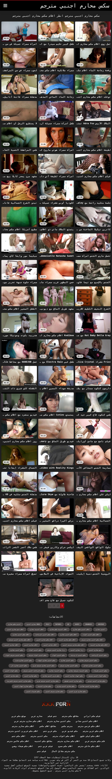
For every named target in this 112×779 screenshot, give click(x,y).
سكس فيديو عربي (69, 731)
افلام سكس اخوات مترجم (64, 736)
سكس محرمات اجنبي (33, 691)
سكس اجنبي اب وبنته (78, 655)
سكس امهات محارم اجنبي (74, 676)
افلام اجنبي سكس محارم (81, 629)
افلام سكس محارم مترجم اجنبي (73, 645)
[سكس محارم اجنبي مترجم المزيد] (5, 5)
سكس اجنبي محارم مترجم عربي (43, 665)
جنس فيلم (52, 716)
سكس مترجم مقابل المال (63, 751)
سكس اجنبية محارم (56, 671)
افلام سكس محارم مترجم (23, 726)
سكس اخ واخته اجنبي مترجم (33, 671)
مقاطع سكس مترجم (70, 716)
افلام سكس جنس (18, 736)
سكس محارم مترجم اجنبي (54, 691)
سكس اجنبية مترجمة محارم (78, 671)
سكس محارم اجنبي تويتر (96, 681)
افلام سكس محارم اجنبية (99, 645)
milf (47, 624)
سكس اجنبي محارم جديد (23, 660)
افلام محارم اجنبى (50, 645)
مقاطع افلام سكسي (47, 726)
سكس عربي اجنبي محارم (51, 676)
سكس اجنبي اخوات (58, 655)
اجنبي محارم (100, 629)
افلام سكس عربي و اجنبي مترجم (23, 731)
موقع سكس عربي (19, 716)
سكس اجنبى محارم (17, 650)
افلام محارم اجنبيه (11, 645)
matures (58, 624)
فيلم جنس (41, 751)
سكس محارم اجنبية (44, 686)
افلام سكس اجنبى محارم (68, 634)
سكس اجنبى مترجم (39, 736)
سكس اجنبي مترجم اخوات (14, 655)
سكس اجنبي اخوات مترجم (37, 655)
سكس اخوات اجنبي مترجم (97, 676)
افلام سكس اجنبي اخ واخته (44, 634)
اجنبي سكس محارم (14, 624)
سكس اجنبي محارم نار (19, 665)
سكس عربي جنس (50, 731)
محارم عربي (36, 716)
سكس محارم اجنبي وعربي (65, 686)
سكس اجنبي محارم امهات (46, 660)
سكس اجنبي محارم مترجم (69, 665)
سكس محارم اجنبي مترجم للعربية (19, 681)
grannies (88, 624)
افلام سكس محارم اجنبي (45, 640)
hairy (77, 624)
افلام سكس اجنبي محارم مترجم (92, 640)
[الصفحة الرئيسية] (56, 704)
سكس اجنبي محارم (67, 660)
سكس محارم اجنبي (12, 676)
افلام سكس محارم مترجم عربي (28, 721)
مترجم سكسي (66, 726)
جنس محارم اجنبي (95, 650)
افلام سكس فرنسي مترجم (89, 726)
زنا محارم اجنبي (77, 650)
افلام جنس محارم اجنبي (15, 629)
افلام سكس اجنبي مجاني (87, 721)
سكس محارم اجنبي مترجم (66, 771)
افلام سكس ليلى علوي (90, 736)
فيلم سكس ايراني (92, 716)
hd (68, 624)
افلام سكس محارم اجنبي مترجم (19, 640)
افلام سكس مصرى (65, 746)
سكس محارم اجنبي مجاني (89, 686)
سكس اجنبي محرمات (100, 671)
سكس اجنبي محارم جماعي (92, 665)
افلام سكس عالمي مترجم (18, 741)
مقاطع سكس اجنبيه (43, 741)
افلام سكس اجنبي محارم (21, 634)
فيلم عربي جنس (45, 746)
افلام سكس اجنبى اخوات (91, 634)
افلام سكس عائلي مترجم (89, 746)
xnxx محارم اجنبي (33, 624)
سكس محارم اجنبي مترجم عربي (47, 681)
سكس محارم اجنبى (30, 676)
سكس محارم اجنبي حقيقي (73, 681)
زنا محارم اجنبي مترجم (56, 650)
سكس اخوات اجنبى (11, 671)
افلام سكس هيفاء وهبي (22, 746)
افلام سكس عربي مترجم (93, 731)
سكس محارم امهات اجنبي (23, 686)
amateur (101, 624)
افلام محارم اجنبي (31, 645)
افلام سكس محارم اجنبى (67, 640)
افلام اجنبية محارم (37, 629)
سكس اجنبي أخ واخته (99, 655)
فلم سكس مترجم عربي (95, 741)
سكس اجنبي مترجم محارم (88, 660)
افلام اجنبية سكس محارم (58, 629)
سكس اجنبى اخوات (35, 650)
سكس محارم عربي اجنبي (77, 691)
